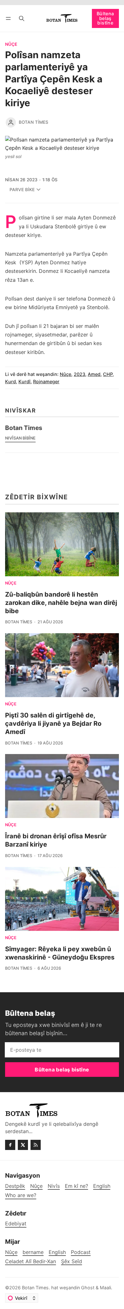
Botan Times (33, 122)
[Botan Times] (11, 122)
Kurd (10, 381)
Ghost (87, 1287)
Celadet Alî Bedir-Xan (30, 1261)
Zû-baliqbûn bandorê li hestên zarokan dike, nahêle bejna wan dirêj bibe (61, 603)
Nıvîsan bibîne (20, 438)
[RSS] (36, 1145)
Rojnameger (46, 381)
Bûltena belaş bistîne (105, 18)
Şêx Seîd (71, 1261)
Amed (94, 374)
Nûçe (11, 44)
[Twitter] (23, 1145)
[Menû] (9, 18)
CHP (108, 374)
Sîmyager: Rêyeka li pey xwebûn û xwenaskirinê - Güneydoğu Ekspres (59, 953)
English (57, 1252)
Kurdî (24, 381)
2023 (79, 374)
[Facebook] (10, 1145)
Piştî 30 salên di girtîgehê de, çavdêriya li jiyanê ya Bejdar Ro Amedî (53, 723)
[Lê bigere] (21, 18)
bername (33, 1252)
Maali (105, 1287)
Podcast (81, 1252)
